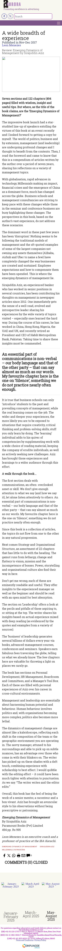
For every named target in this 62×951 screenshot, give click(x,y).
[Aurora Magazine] (32, 4)
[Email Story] (23, 855)
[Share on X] (9, 855)
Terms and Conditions (24, 940)
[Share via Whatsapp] (14, 855)
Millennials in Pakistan (13, 850)
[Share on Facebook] (4, 855)
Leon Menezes (11, 45)
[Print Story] (19, 855)
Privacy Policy (40, 940)
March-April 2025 (31, 914)
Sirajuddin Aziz (47, 847)
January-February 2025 (10, 916)
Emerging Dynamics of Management (19, 847)
